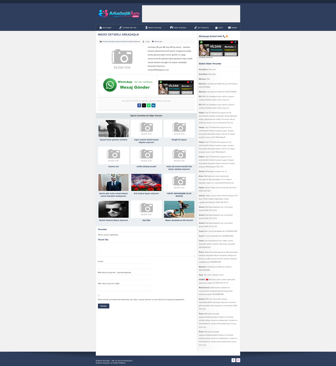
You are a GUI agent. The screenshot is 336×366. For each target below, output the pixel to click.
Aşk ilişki (146, 220)
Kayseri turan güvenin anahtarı (113, 140)
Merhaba (212, 74)
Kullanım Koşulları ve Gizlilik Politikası (110, 363)
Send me (212, 69)
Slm (208, 79)
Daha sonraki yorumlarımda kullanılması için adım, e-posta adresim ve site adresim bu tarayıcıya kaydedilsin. (141, 299)
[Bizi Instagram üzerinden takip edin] (238, 360)
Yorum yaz (158, 41)
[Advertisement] (191, 14)
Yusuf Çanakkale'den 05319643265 (219, 236)
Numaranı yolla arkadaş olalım (223, 350)
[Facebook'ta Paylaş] (139, 105)
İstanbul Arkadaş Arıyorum (112, 41)
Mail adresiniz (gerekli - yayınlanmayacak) (114, 272)
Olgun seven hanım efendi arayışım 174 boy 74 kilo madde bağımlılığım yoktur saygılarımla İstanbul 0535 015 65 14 (218, 198)
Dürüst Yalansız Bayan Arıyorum (113, 220)
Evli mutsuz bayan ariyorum (146, 193)
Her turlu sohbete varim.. (214, 275)
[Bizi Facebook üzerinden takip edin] (233, 360)
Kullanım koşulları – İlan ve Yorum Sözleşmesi (114, 361)
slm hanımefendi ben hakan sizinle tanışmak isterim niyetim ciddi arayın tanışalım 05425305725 (217, 244)
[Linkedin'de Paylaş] (153, 105)
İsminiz (100, 261)
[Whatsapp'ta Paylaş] (149, 105)
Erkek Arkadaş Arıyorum (131, 41)
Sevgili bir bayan (179, 140)
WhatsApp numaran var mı (216, 171)
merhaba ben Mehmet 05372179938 (221, 92)
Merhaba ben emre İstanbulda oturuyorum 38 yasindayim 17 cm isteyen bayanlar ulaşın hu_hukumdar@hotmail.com (216, 179)
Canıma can (113, 166)
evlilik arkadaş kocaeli (146, 166)
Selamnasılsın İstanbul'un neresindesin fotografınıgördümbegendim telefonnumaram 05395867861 (216, 290)
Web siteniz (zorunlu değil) (108, 284)
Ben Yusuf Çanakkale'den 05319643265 (221, 231)
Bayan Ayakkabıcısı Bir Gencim (179, 220)
